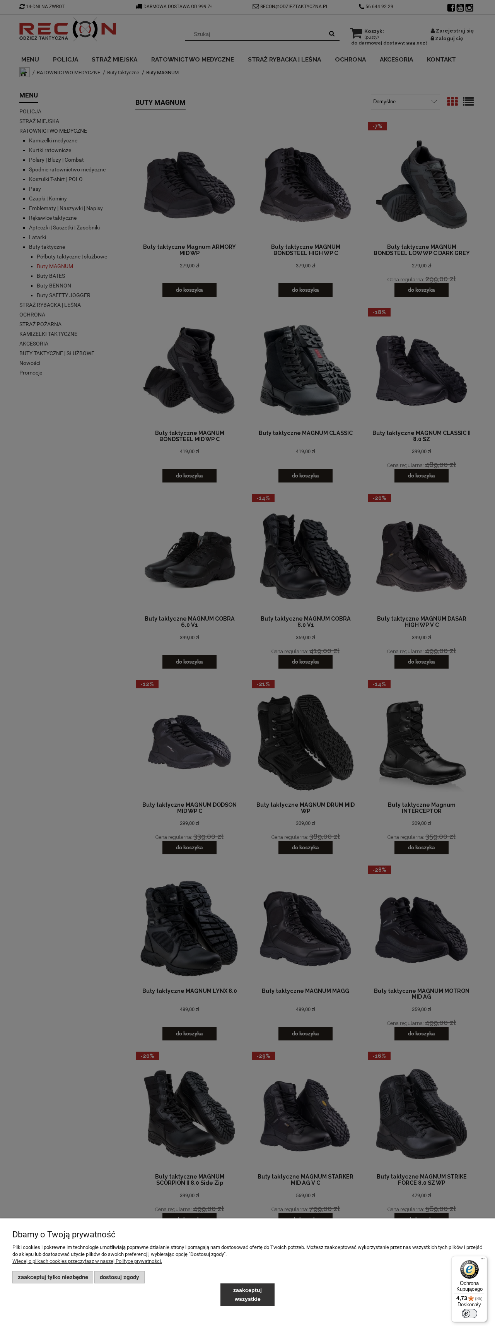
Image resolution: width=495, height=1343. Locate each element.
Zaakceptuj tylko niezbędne (53, 1277)
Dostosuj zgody (119, 1277)
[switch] (469, 1313)
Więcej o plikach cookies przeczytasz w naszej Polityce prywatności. (87, 1261)
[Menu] (482, 1260)
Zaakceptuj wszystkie (247, 1294)
